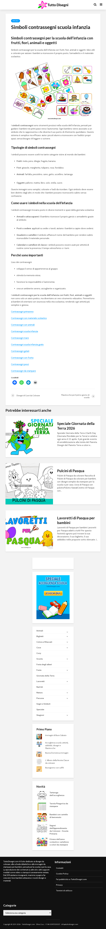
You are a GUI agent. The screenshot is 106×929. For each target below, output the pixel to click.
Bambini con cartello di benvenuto (59, 815)
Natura (39, 692)
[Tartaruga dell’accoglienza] (41, 795)
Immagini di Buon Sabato (56, 735)
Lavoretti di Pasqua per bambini (76, 520)
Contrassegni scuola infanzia (24, 331)
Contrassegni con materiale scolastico (29, 318)
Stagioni (40, 715)
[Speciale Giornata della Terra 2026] (29, 436)
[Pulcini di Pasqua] (29, 483)
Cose (38, 647)
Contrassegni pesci (20, 364)
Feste (38, 670)
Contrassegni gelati (20, 351)
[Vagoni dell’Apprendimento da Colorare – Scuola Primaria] (41, 828)
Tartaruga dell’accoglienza (57, 794)
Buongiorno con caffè (54, 767)
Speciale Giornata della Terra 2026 (76, 425)
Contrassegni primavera (22, 311)
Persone (40, 698)
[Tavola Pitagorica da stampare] (41, 806)
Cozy (38, 653)
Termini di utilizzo (64, 890)
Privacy (59, 885)
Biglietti (39, 636)
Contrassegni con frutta (22, 357)
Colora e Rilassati (44, 642)
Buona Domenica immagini (56, 753)
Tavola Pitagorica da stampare (59, 805)
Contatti (59, 868)
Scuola (39, 659)
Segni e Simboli (43, 704)
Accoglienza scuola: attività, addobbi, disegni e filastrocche (56, 745)
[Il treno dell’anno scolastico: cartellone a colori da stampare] (41, 842)
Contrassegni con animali (23, 324)
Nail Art (39, 687)
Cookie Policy (62, 873)
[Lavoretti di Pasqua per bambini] (29, 531)
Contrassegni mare (20, 338)
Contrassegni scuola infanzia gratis (27, 344)
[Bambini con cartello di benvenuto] (41, 817)
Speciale (15, 21)
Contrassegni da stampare (23, 371)
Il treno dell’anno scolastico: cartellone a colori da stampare (59, 842)
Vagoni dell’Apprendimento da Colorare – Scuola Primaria (59, 829)
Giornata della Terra (45, 675)
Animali (39, 630)
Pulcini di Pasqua (70, 471)
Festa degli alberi (44, 664)
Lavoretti (40, 681)
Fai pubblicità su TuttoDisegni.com (71, 879)
